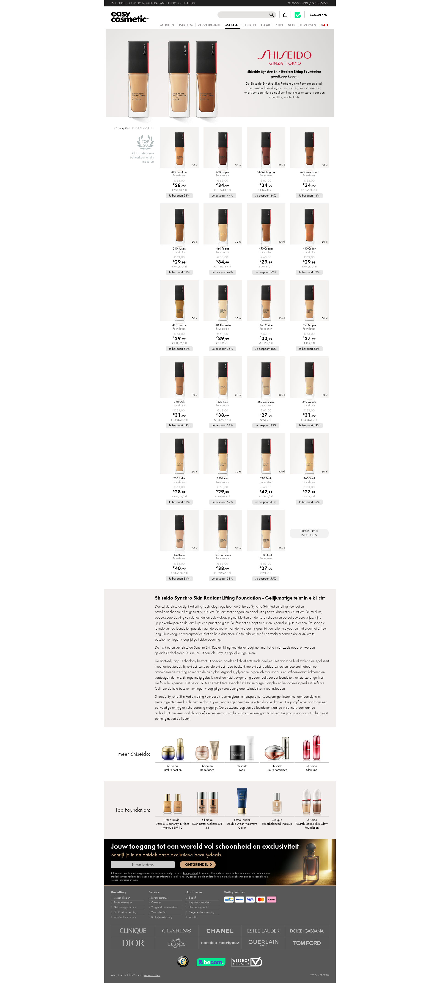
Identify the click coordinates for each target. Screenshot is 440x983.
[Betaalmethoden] (276, 899)
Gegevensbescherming (201, 912)
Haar (265, 25)
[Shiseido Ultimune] (311, 747)
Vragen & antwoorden (164, 907)
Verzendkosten (122, 898)
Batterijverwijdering (161, 917)
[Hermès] (176, 943)
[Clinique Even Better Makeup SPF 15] (207, 801)
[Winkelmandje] (285, 15)
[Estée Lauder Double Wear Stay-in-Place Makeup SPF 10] (172, 801)
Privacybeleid (190, 873)
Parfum (186, 25)
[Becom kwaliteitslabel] (297, 14)
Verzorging (209, 25)
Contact (156, 902)
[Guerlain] (263, 943)
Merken (167, 25)
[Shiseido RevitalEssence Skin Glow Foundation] (311, 801)
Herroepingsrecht (198, 907)
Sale (325, 25)
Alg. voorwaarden (199, 902)
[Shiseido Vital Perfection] (172, 747)
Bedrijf (192, 898)
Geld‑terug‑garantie (125, 907)
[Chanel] (220, 931)
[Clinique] (133, 931)
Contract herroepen (125, 917)
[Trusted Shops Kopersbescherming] (183, 962)
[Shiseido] (284, 58)
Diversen (308, 25)
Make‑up (233, 25)
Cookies (193, 917)
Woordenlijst (158, 912)
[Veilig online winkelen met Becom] (209, 961)
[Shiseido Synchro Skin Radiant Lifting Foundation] (172, 73)
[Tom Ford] (307, 943)
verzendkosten (152, 975)
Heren (250, 25)
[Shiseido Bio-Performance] (277, 747)
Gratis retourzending (125, 912)
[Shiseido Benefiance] (207, 747)
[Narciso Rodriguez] (220, 943)
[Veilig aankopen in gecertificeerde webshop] (247, 961)
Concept (120, 128)
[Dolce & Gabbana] (307, 931)
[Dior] (133, 943)
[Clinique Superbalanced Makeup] (277, 801)
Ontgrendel (196, 864)
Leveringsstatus (159, 898)
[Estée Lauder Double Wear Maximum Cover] (242, 801)
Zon (279, 25)
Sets (291, 25)
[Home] (113, 3)
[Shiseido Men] (242, 747)
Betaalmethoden (123, 902)
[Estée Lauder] (263, 931)
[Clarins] (176, 931)
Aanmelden (318, 15)
